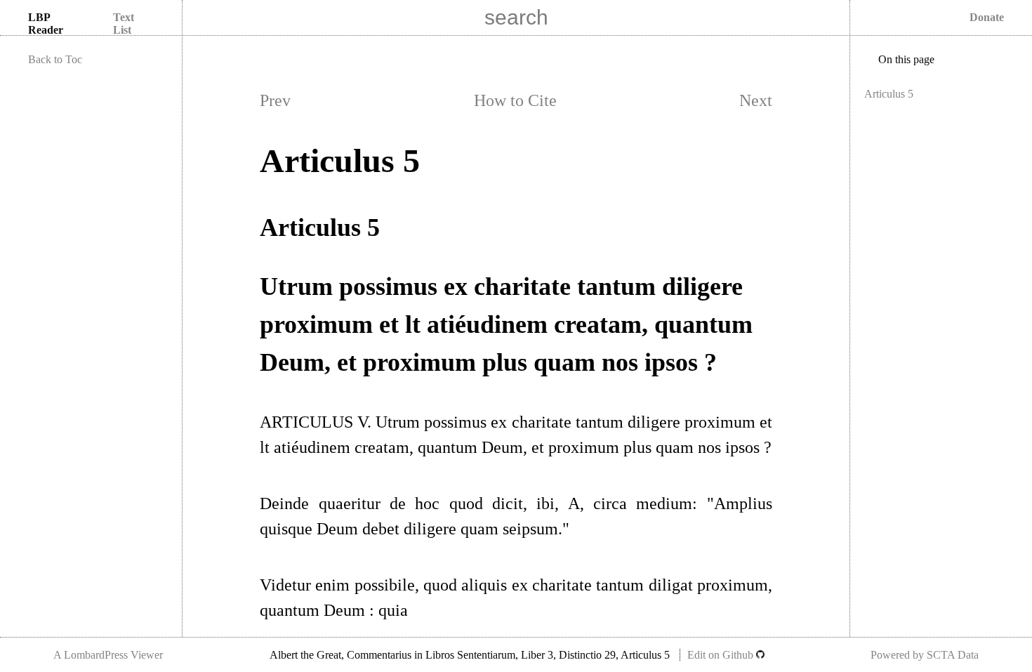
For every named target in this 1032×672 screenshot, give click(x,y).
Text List (123, 23)
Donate (987, 17)
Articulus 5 (888, 94)
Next (755, 100)
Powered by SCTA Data (925, 655)
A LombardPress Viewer (108, 655)
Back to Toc (55, 59)
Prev (275, 100)
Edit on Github (721, 655)
